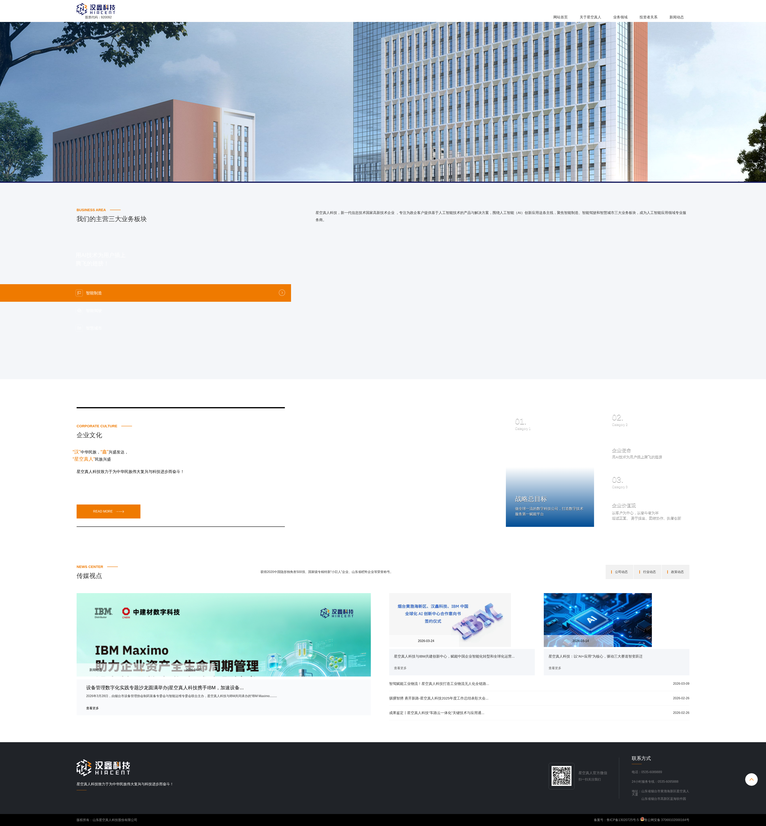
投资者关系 (648, 17)
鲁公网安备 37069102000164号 (666, 820)
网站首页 (560, 17)
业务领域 (620, 17)
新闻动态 (676, 17)
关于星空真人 (590, 17)
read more (103, 511)
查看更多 (530, 509)
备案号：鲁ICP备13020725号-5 (616, 820)
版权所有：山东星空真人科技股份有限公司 (107, 820)
